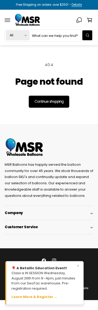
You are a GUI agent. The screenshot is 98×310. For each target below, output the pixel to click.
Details (77, 5)
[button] (7, 20)
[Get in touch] (79, 20)
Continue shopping (49, 101)
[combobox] (62, 35)
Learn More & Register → (34, 296)
